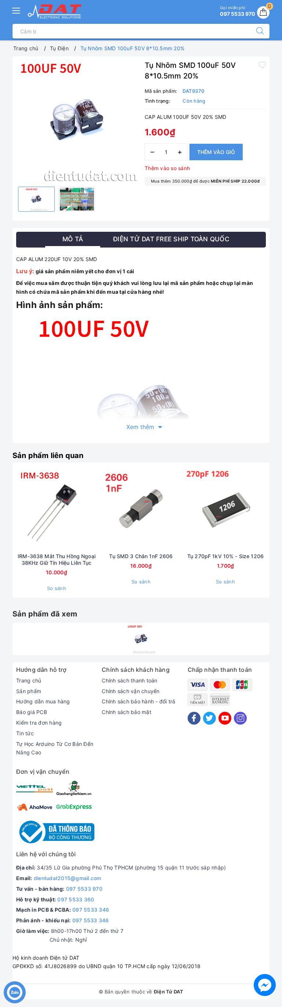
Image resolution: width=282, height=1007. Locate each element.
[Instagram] (240, 718)
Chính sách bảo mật (126, 712)
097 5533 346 (90, 910)
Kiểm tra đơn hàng (39, 722)
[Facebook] (194, 718)
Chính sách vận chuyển (130, 691)
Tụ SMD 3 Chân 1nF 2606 (141, 556)
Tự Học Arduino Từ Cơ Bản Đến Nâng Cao (54, 748)
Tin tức (25, 733)
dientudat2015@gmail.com (67, 878)
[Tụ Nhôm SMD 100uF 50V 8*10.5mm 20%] (141, 639)
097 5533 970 (84, 889)
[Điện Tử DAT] (55, 11)
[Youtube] (224, 718)
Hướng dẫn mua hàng (43, 701)
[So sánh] (91, 509)
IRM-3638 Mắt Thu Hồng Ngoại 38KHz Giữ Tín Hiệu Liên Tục (56, 559)
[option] (76, 120)
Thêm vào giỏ (216, 152)
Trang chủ (28, 680)
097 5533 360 (75, 899)
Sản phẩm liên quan (48, 455)
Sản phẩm (28, 691)
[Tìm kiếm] (256, 31)
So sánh (56, 588)
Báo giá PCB (31, 712)
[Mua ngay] (22, 509)
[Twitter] (209, 718)
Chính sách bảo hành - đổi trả (138, 701)
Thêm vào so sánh (167, 168)
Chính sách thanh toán (129, 680)
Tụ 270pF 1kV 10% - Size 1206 (225, 556)
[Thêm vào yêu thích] (262, 64)
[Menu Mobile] (16, 10)
